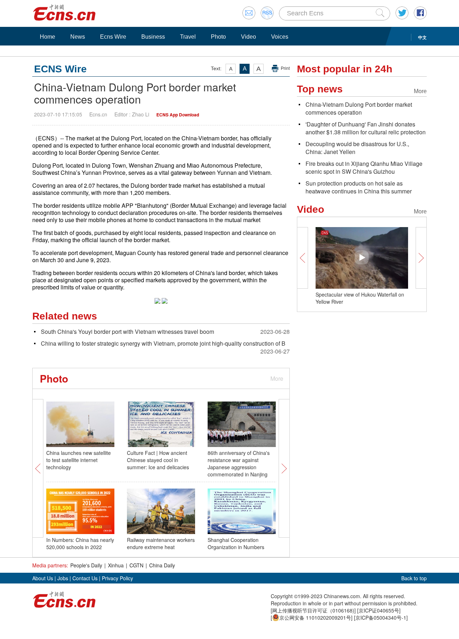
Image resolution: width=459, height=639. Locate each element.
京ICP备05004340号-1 (380, 617)
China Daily (162, 565)
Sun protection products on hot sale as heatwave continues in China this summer (359, 187)
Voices (279, 37)
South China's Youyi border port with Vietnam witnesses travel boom (127, 331)
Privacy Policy (117, 578)
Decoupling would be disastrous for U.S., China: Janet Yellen (357, 148)
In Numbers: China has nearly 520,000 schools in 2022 (80, 543)
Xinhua (116, 565)
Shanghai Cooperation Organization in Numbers (236, 543)
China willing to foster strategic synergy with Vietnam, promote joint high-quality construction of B (163, 343)
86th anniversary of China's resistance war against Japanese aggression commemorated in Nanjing (239, 463)
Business (153, 37)
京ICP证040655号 (379, 610)
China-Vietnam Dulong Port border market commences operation (359, 108)
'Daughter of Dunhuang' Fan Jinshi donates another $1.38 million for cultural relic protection (366, 128)
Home (47, 37)
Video (248, 37)
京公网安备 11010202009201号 (315, 617)
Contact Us (85, 578)
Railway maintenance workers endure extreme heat (161, 543)
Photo (218, 37)
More (276, 378)
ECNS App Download (177, 114)
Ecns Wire (113, 37)
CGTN (136, 565)
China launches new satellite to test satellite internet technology (78, 460)
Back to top (414, 578)
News (77, 37)
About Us (42, 578)
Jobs (62, 578)
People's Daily (86, 565)
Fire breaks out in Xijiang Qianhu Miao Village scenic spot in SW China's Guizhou (364, 167)
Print (285, 68)
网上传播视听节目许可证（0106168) (313, 610)
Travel (188, 37)
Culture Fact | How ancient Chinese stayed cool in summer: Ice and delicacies (158, 460)
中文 (422, 37)
